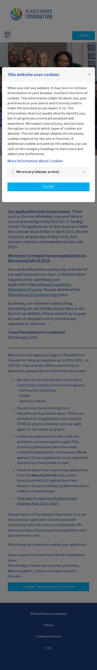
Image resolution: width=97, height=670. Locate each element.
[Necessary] (83, 172)
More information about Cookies (35, 161)
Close (48, 186)
